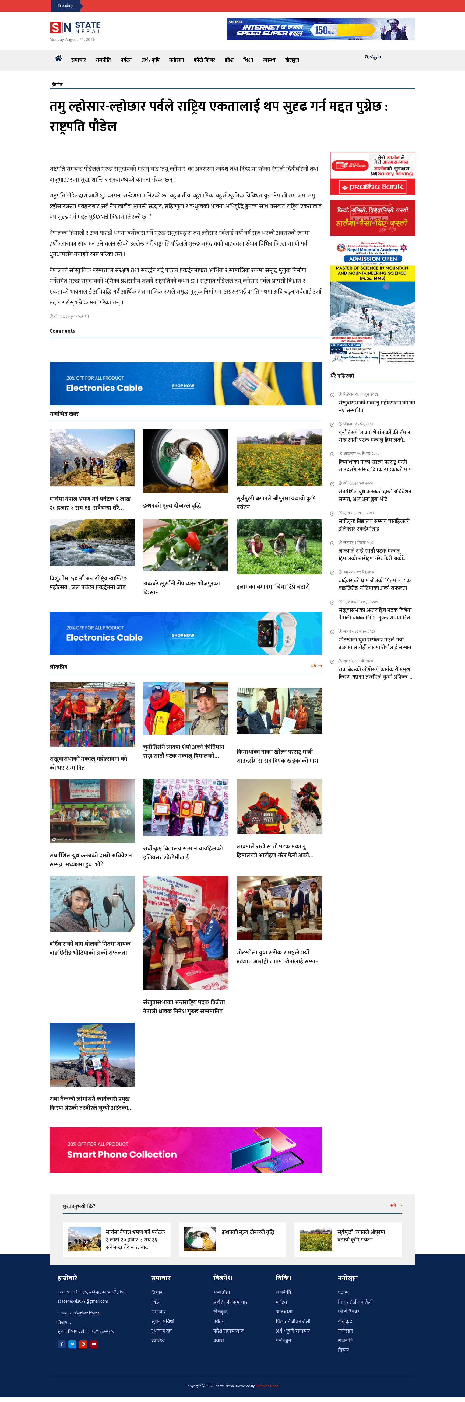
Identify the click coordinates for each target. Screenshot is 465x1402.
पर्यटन (126, 60)
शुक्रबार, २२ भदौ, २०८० (358, 661)
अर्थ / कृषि (150, 60)
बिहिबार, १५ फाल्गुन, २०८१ (360, 394)
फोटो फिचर (204, 60)
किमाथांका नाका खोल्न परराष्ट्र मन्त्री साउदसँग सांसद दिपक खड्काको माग (277, 756)
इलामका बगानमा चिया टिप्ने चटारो (273, 587)
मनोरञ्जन (176, 60)
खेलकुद (292, 60)
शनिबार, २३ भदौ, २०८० (358, 483)
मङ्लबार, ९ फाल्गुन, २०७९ (360, 602)
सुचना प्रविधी (162, 1321)
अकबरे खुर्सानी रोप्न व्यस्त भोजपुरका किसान (181, 588)
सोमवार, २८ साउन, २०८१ (359, 631)
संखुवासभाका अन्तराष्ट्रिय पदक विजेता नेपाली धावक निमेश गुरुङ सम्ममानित (184, 1007)
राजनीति (103, 60)
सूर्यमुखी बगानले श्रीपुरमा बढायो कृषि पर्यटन (276, 503)
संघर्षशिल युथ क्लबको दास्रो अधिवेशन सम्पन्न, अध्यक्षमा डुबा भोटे (91, 860)
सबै (314, 666)
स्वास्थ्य (269, 60)
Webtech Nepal (267, 1386)
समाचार (78, 60)
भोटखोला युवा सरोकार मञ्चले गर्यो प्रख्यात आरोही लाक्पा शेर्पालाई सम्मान (278, 957)
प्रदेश (229, 60)
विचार (156, 1293)
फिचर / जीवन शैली (293, 1321)
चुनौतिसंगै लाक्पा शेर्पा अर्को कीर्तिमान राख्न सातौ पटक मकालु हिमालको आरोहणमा (183, 756)
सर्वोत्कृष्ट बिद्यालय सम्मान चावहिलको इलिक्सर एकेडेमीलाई (183, 853)
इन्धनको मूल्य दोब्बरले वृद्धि (172, 506)
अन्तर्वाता (221, 1293)
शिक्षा (248, 60)
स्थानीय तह (161, 1331)
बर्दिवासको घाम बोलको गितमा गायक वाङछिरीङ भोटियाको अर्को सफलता (90, 948)
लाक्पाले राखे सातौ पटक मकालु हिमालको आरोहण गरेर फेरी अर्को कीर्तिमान (273, 855)
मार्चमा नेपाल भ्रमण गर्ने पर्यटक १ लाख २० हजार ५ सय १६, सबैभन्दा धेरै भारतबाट (90, 508)
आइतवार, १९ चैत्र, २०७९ (359, 572)
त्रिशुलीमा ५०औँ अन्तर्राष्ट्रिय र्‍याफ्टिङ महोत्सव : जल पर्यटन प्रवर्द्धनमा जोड (88, 583)
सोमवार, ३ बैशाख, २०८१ (359, 542)
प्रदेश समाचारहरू (228, 1331)
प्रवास (218, 1341)
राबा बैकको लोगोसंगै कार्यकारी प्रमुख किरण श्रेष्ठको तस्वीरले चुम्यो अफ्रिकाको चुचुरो (92, 1108)
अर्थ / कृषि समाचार (230, 1302)
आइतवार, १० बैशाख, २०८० (361, 454)
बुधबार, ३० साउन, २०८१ (359, 513)
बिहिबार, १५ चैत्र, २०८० (358, 424)
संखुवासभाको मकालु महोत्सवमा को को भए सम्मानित (88, 763)
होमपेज (57, 85)
